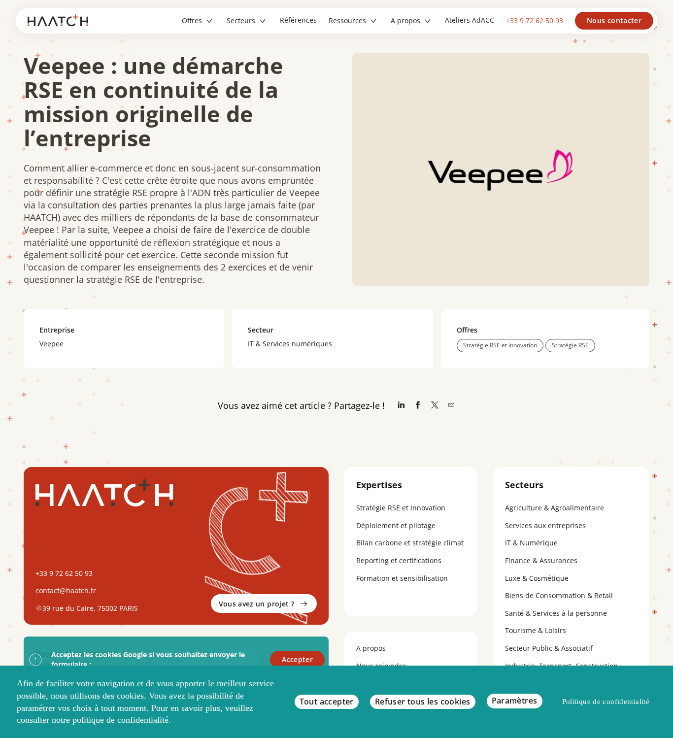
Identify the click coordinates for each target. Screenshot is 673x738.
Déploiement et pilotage (396, 525)
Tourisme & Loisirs (535, 630)
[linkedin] (401, 406)
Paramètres (515, 700)
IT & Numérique (531, 542)
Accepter (297, 659)
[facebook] (417, 406)
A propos (371, 648)
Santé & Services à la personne (556, 613)
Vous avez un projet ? (256, 603)
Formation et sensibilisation (402, 578)
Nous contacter (614, 20)
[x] (434, 406)
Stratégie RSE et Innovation (400, 507)
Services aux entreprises (545, 525)
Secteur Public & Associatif (549, 648)
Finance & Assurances (541, 560)
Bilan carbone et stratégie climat (410, 542)
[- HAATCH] (61, 20)
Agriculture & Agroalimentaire (554, 507)
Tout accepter (327, 701)
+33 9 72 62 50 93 (534, 20)
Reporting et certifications (398, 560)
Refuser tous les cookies (423, 701)
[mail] (451, 406)
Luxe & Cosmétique (537, 578)
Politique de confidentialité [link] (606, 701)
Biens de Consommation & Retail (559, 595)
